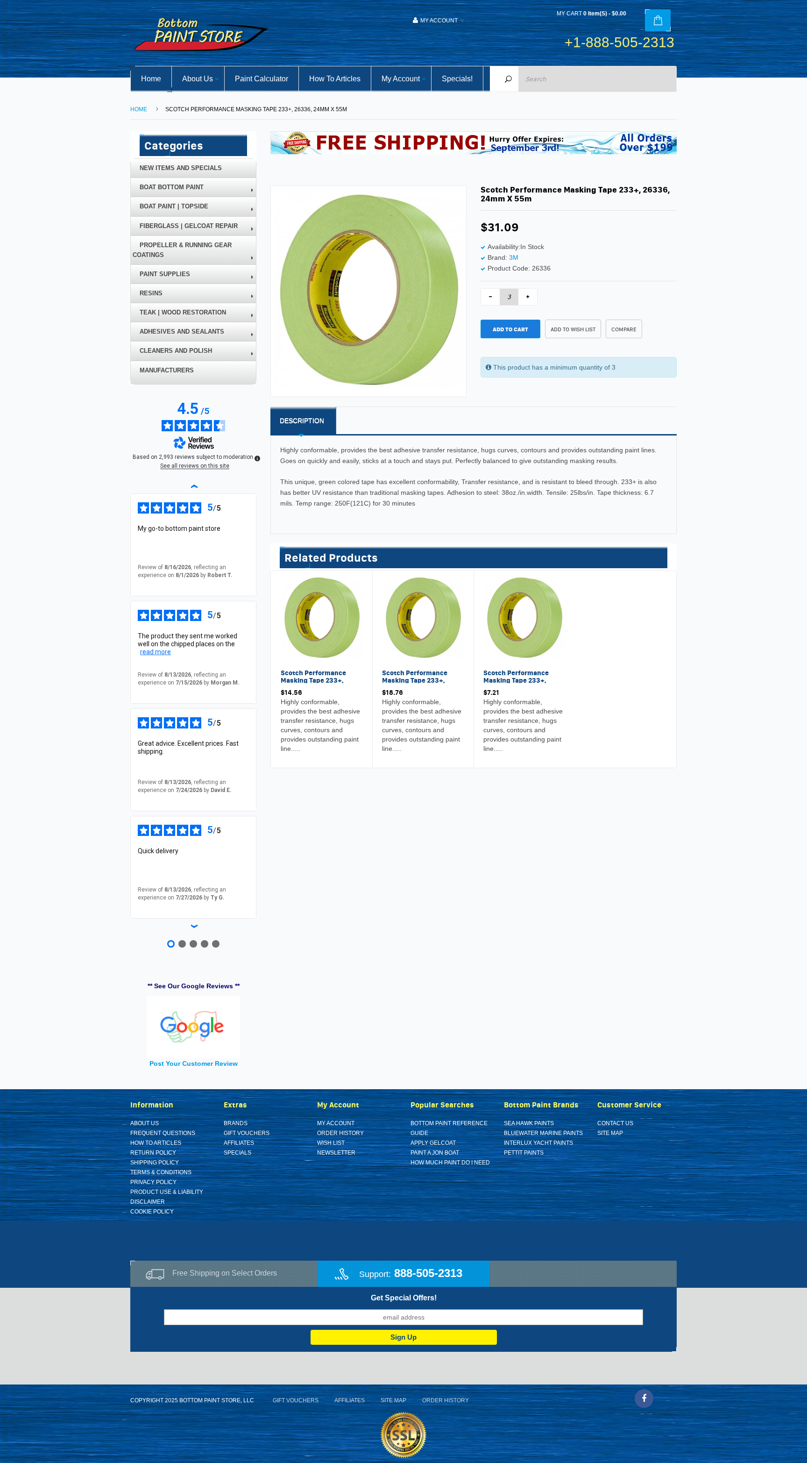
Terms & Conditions (160, 1172)
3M (513, 257)
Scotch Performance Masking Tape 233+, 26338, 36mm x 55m (313, 680)
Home (138, 109)
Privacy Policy (153, 1182)
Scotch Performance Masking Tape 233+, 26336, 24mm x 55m (256, 109)
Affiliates (239, 1143)
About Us (144, 1123)
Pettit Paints (524, 1152)
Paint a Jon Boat (435, 1152)
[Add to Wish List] (290, 750)
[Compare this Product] (311, 750)
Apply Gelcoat (433, 1143)
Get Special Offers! (404, 1298)
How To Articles (155, 1143)
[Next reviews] (193, 926)
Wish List (331, 1143)
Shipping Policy (154, 1162)
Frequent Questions (162, 1133)
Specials (237, 1152)
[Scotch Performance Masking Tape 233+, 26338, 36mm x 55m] (322, 617)
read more (155, 652)
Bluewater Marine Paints (543, 1133)
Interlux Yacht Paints (538, 1143)
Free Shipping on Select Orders (224, 1273)
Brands (236, 1123)
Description (302, 420)
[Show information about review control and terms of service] (257, 458)
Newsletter (336, 1152)
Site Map (610, 1133)
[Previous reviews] (193, 485)
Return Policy (153, 1152)
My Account (335, 1123)
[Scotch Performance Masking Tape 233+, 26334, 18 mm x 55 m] (524, 617)
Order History (340, 1133)
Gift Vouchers (246, 1133)
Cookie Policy (152, 1211)
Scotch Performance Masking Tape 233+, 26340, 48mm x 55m (414, 680)
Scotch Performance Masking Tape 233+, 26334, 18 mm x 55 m (517, 680)
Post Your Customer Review (193, 1063)
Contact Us (615, 1123)
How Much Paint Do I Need (450, 1162)
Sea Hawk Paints (529, 1123)
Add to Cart (510, 329)
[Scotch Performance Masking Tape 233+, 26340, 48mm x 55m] (423, 617)
